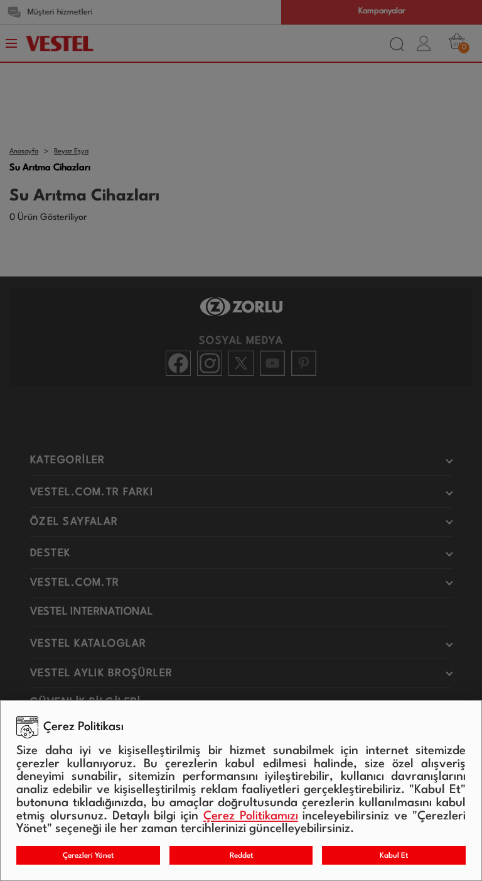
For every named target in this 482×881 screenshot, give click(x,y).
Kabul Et (394, 856)
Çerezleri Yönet (88, 856)
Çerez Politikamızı (250, 816)
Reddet (241, 856)
